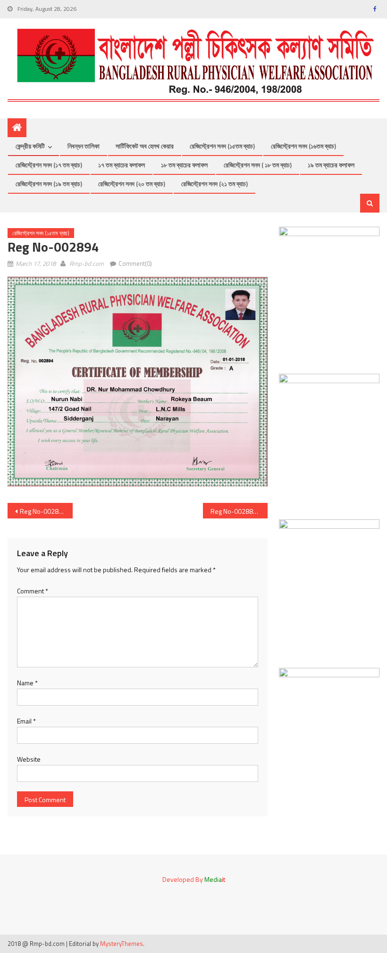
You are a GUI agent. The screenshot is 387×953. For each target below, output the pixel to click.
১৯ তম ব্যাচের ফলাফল (331, 165)
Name (27, 683)
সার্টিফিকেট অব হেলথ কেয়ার (145, 146)
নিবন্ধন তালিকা (83, 146)
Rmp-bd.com (86, 263)
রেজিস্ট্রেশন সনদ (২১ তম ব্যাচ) (214, 184)
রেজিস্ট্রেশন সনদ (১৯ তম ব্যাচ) (49, 184)
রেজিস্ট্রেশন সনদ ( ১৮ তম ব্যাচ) (258, 165)
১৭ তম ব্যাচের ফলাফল (121, 165)
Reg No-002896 (43, 511)
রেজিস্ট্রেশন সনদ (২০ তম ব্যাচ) (131, 184)
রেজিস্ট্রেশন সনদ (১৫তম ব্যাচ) (222, 146)
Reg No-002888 (233, 511)
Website (29, 759)
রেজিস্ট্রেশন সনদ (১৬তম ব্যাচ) (303, 146)
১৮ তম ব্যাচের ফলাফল (184, 165)
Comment (32, 591)
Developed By (193, 879)
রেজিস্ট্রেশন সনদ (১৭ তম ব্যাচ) (49, 165)
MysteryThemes (121, 943)
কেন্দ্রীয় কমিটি (30, 146)
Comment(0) (135, 263)
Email (26, 721)
